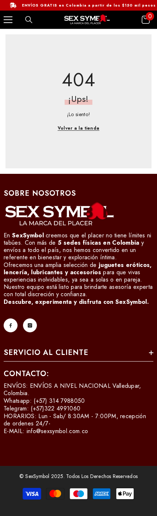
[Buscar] (28, 19)
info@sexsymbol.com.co (57, 431)
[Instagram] (30, 325)
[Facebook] (11, 325)
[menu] (8, 19)
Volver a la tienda (78, 128)
